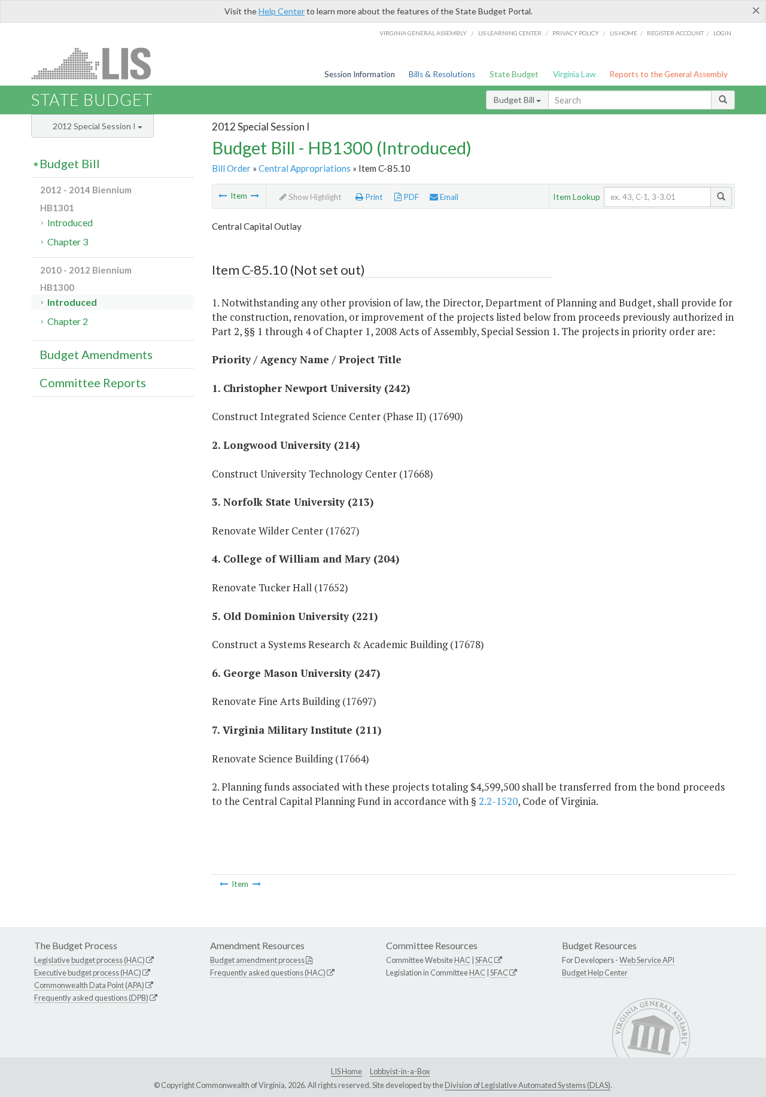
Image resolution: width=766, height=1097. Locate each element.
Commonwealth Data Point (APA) (89, 985)
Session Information (359, 74)
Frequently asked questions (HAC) (268, 972)
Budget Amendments (96, 354)
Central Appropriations (305, 168)
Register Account (675, 33)
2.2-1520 (498, 801)
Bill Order (231, 168)
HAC (462, 960)
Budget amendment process (257, 960)
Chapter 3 (67, 241)
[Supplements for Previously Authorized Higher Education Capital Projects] (222, 195)
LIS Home (346, 1071)
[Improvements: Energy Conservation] (255, 195)
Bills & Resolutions (442, 74)
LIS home (623, 33)
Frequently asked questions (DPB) (91, 997)
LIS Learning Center (510, 33)
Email (448, 197)
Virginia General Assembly (423, 33)
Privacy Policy (575, 33)
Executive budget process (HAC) (87, 972)
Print (373, 197)
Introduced (70, 222)
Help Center (282, 11)
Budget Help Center (595, 972)
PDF (410, 197)
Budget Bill (515, 100)
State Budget (514, 74)
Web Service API (646, 960)
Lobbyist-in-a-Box (400, 1071)
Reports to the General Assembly (668, 74)
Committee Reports (92, 382)
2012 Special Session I (95, 126)
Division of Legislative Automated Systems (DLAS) (527, 1085)
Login (722, 33)
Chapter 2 (67, 321)
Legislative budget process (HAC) (89, 960)
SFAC (484, 960)
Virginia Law (574, 74)
